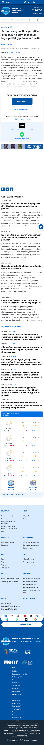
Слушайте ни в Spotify (22, 138)
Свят (25, 511)
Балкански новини (7, 542)
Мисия (14, 680)
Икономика (28, 537)
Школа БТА (16, 691)
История (15, 683)
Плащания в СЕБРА (18, 718)
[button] (24, 2)
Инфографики (29, 598)
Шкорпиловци (17, 694)
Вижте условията (22, 119)
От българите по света (10, 579)
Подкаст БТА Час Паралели (10, 606)
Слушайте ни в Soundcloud (22, 129)
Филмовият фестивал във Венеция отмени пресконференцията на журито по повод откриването (22, 405)
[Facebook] (6, 616)
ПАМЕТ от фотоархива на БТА (32, 591)
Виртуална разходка (19, 674)
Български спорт (29, 562)
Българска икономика (31, 545)
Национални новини (8, 516)
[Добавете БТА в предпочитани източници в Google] (36, 619)
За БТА (14, 671)
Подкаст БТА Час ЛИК (9, 609)
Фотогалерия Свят (30, 582)
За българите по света (9, 582)
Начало (4, 27)
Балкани (5, 537)
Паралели (26, 519)
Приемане (11, 740)
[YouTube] (25, 616)
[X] (31, 616)
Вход (39, 10)
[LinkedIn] (37, 616)
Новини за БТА (17, 677)
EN (29, 2)
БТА (13, 668)
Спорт (25, 554)
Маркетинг (16, 703)
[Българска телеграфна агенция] (5, 641)
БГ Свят (4, 574)
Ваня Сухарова (6, 44)
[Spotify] (17, 619)
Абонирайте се (22, 101)
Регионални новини (8, 519)
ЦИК (2, 531)
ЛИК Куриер (5, 568)
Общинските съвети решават (8, 522)
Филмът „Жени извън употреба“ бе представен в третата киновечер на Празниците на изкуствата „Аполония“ (21, 362)
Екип (14, 712)
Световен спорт (29, 559)
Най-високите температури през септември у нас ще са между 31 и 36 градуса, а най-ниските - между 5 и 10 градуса (20, 391)
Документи (16, 686)
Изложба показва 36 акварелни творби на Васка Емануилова (21, 267)
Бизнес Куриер (28, 548)
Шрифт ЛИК (16, 700)
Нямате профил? (37, 13)
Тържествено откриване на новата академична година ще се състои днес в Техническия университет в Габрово (21, 337)
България (5, 511)
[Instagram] (12, 616)
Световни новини (29, 516)
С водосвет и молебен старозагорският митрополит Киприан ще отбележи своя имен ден (21, 349)
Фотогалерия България (31, 579)
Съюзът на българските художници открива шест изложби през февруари (21, 301)
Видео (4, 598)
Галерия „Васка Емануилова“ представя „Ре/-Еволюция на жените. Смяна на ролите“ (21, 206)
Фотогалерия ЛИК (29, 585)
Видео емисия (6, 603)
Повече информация (28, 740)
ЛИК (11, 27)
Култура (4, 559)
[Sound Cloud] (26, 619)
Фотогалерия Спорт (30, 587)
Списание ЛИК (17, 709)
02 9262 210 (23, 624)
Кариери (15, 689)
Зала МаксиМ (16, 706)
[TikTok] (8, 619)
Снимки (26, 574)
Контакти (16, 715)
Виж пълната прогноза (13, 494)
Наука (3, 562)
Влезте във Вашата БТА (22, 110)
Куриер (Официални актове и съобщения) (9, 527)
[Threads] (19, 616)
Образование (6, 565)
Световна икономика (31, 542)
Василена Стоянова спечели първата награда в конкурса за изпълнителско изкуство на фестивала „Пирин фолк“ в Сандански (21, 376)
